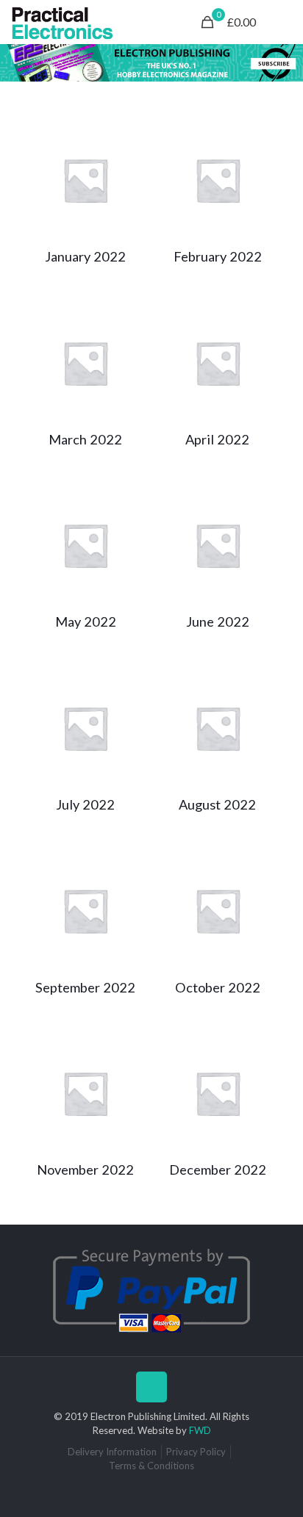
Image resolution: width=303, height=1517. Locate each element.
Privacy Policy (196, 1451)
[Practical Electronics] (62, 22)
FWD (200, 1430)
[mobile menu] (283, 22)
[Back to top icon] (151, 1387)
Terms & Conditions (151, 1465)
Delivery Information (112, 1451)
